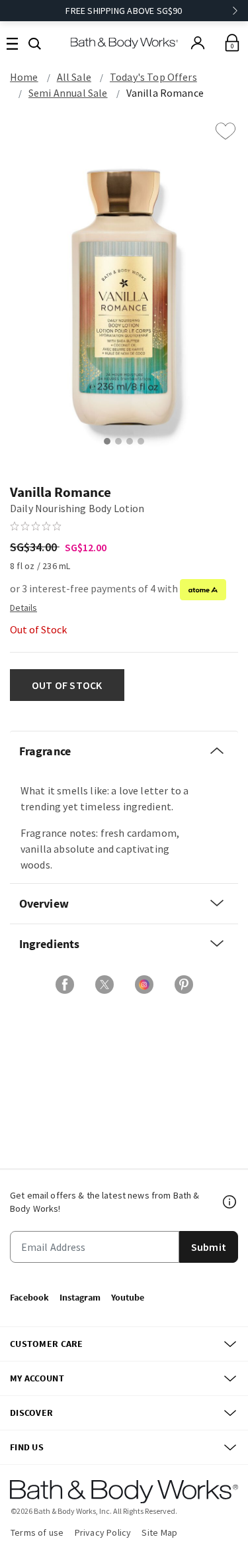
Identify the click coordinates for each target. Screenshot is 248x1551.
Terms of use (37, 1532)
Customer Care (46, 1344)
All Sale (74, 76)
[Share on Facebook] (65, 984)
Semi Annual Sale (68, 92)
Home (24, 76)
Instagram (80, 1297)
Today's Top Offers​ (153, 76)
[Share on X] (104, 984)
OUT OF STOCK (67, 685)
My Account (37, 1378)
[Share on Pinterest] (184, 984)
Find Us (27, 1447)
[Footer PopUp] (230, 1202)
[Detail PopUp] (23, 607)
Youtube (127, 1297)
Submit (208, 1247)
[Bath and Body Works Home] (124, 42)
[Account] (197, 43)
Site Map (159, 1532)
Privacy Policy (103, 1532)
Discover (31, 1412)
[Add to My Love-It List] (225, 131)
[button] (34, 42)
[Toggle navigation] (12, 43)
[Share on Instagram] (144, 984)
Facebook (29, 1297)
